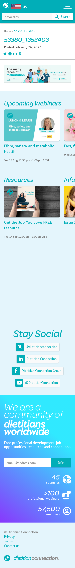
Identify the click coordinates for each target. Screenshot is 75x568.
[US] (17, 6)
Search (65, 16)
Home (8, 31)
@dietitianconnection (41, 347)
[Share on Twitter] (4, 54)
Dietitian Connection (41, 358)
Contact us (11, 545)
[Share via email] (14, 54)
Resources (18, 179)
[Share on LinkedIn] (19, 54)
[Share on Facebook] (9, 54)
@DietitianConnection (41, 382)
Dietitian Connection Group (41, 370)
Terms (8, 541)
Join (61, 462)
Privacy (9, 536)
